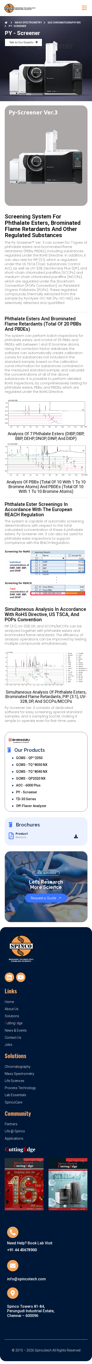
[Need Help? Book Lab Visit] (12, 1232)
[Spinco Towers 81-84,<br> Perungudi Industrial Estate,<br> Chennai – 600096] (12, 1293)
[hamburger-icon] (84, 8)
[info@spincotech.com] (12, 1265)
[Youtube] (20, 977)
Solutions (15, 1055)
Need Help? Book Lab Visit (29, 1243)
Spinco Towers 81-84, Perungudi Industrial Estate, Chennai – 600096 (30, 1311)
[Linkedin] (9, 977)
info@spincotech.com (26, 1279)
